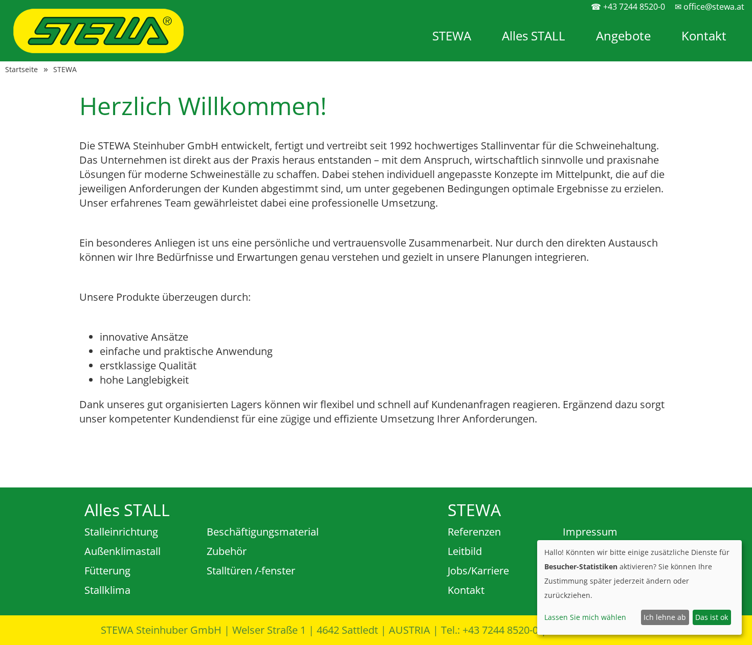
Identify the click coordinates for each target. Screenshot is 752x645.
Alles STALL (533, 35)
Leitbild (465, 551)
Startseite (21, 69)
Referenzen (474, 532)
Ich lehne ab (665, 617)
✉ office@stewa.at (709, 6)
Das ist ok (711, 617)
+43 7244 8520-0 (500, 630)
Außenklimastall (122, 551)
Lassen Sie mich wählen (585, 617)
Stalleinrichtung (121, 532)
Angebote (623, 35)
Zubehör (227, 551)
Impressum (590, 532)
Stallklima (107, 590)
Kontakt (703, 35)
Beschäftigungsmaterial (263, 532)
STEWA (451, 35)
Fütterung (107, 570)
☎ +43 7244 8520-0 (628, 6)
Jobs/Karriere (478, 570)
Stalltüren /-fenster (251, 570)
